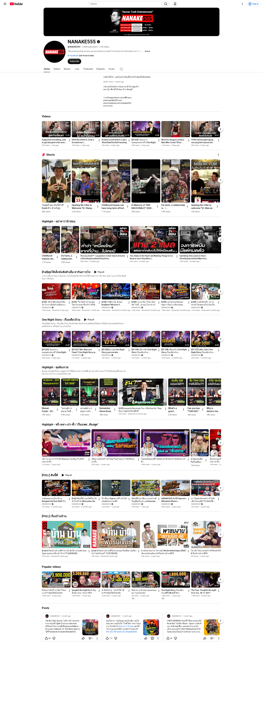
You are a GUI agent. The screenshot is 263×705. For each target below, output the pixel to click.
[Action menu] (97, 638)
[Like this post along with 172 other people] (107, 638)
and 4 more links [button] (86, 55)
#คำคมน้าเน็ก (119, 632)
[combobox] (125, 3)
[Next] (220, 129)
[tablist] (131, 69)
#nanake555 (131, 632)
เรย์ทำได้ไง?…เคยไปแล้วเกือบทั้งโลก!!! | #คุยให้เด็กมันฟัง (126, 77)
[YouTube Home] (16, 4)
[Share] (83, 638)
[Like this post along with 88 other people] (46, 638)
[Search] (165, 4)
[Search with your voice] (175, 4)
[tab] (47, 69)
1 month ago (66, 616)
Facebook (74, 55)
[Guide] (5, 3)
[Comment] (152, 638)
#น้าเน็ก (109, 632)
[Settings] (242, 3)
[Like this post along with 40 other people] (168, 638)
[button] (108, 105)
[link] (71, 627)
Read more (108, 106)
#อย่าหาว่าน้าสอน (126, 626)
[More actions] (69, 140)
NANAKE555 (46, 308)
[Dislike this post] (54, 638)
